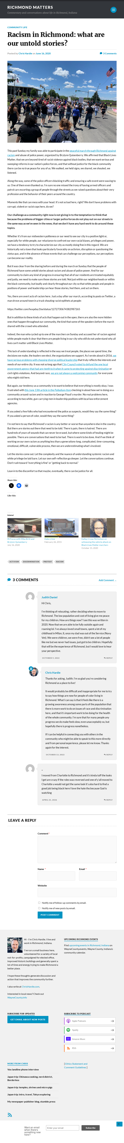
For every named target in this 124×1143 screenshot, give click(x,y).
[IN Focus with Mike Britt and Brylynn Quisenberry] (24, 527)
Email (82, 869)
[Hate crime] (61, 527)
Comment (43, 833)
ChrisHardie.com (30, 986)
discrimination (31, 562)
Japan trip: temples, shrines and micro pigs (29, 1087)
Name (42, 869)
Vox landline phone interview (23, 1069)
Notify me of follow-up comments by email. (64, 902)
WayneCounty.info (17, 997)
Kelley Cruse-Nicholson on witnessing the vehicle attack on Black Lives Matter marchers (96, 542)
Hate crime (49, 539)
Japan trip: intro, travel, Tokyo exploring (28, 1094)
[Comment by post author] (31, 668)
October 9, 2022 (51, 658)
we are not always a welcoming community (74, 373)
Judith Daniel (49, 597)
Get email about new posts (27, 1019)
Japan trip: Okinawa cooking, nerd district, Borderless (30, 1078)
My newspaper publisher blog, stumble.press (31, 1101)
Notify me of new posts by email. (58, 908)
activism (14, 562)
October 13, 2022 (55, 754)
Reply (109, 658)
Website (42, 885)
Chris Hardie (25, 53)
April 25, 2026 (49, 800)
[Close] (119, 1124)
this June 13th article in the (48, 390)
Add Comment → (108, 580)
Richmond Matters (30, 7)
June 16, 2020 (43, 53)
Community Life (17, 27)
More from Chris (17, 1063)
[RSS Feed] (9, 1114)
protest (48, 562)
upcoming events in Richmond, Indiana (89, 945)
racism (60, 562)
